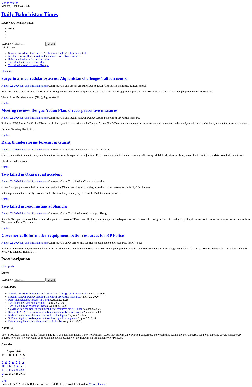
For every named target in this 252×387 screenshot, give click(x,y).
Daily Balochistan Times (29, 14)
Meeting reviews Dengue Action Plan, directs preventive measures (44, 56)
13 (13, 366)
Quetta (5, 103)
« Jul (4, 380)
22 (20, 369)
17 (3, 369)
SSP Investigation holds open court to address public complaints (42, 318)
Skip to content (9, 2)
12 (10, 366)
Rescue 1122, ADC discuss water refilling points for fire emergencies (45, 312)
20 (13, 369)
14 (17, 366)
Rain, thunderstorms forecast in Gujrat (28, 59)
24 (3, 373)
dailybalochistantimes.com (34, 85)
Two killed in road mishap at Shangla (28, 65)
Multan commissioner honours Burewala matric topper (37, 315)
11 (6, 366)
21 (17, 369)
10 (3, 366)
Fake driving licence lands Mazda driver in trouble (35, 321)
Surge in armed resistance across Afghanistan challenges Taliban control (47, 52)
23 (23, 369)
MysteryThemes (97, 384)
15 (20, 366)
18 (6, 369)
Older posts (7, 266)
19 (10, 369)
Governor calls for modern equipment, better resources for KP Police (62, 235)
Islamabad (6, 71)
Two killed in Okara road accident (26, 62)
